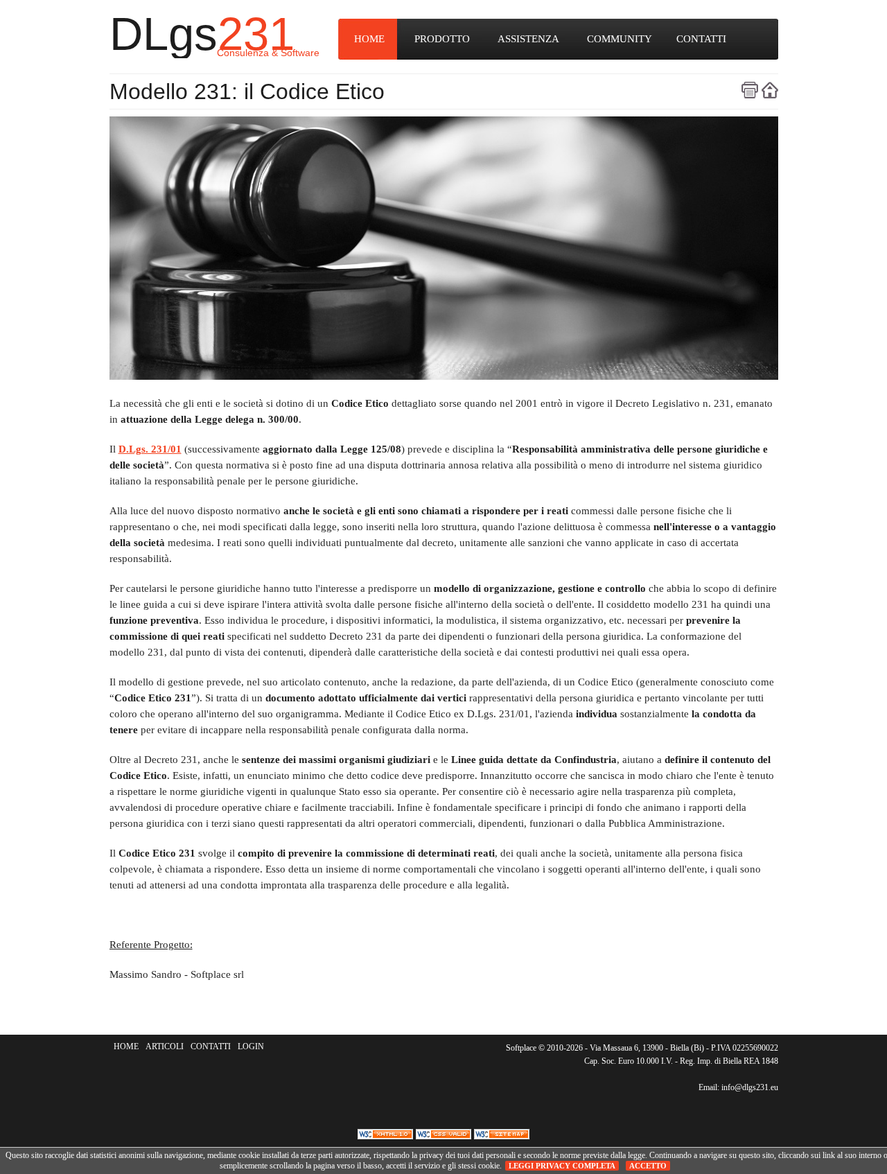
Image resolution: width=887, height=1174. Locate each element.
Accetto (648, 1166)
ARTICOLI (165, 1046)
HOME (369, 38)
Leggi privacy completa (562, 1166)
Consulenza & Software (268, 52)
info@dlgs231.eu (749, 1087)
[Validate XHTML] (387, 1133)
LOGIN (251, 1046)
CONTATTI (701, 38)
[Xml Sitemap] (501, 1133)
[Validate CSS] (445, 1133)
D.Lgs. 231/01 (150, 449)
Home (770, 90)
